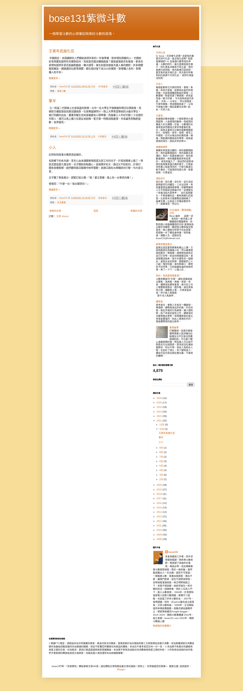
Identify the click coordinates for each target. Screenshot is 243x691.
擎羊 (52, 101)
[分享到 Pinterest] (127, 86)
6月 (161, 461)
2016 (159, 503)
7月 (161, 456)
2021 (159, 420)
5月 (161, 465)
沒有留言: (103, 198)
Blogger (121, 669)
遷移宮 (159, 301)
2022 (159, 416)
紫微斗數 (61, 91)
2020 (159, 485)
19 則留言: (103, 86)
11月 (162, 429)
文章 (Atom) (62, 216)
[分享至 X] (120, 86)
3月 (161, 474)
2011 (159, 525)
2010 (159, 530)
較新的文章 (55, 210)
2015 (159, 507)
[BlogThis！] (117, 86)
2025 (159, 402)
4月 (161, 470)
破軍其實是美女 (164, 244)
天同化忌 (160, 52)
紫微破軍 (174, 327)
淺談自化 (160, 178)
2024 (159, 407)
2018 (159, 494)
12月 (162, 424)
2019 (159, 489)
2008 (159, 539)
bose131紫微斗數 (87, 18)
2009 (159, 534)
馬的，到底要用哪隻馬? (168, 275)
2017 (159, 498)
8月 (161, 452)
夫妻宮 (159, 115)
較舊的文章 (136, 210)
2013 (159, 516)
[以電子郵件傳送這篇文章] (114, 86)
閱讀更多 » (54, 78)
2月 (161, 479)
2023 (159, 411)
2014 (159, 512)
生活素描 (61, 202)
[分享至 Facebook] (124, 86)
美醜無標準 (161, 147)
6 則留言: (103, 136)
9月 (161, 447)
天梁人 (159, 84)
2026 (159, 398)
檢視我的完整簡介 (162, 625)
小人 (52, 147)
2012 (159, 521)
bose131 (173, 552)
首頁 (96, 210)
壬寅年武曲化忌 (61, 51)
